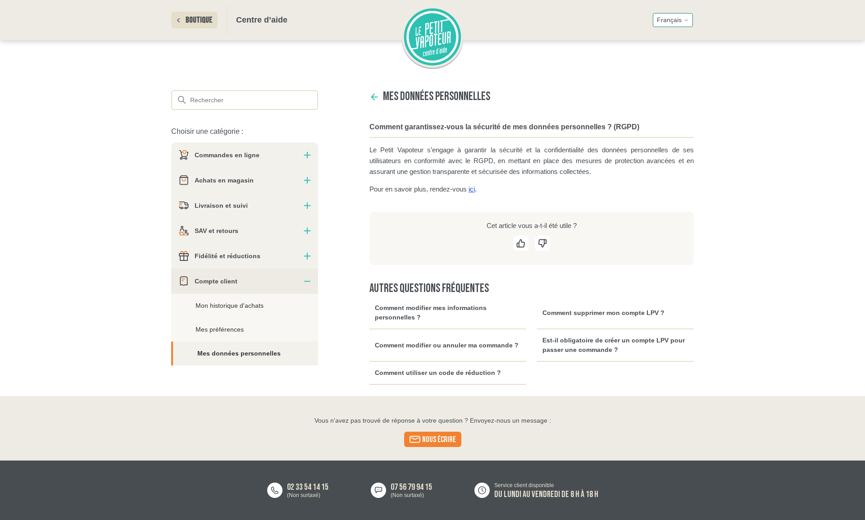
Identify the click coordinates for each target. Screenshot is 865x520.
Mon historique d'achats (230, 305)
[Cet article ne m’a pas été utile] (542, 246)
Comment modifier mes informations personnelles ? (431, 312)
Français (669, 19)
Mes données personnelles (239, 353)
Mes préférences (220, 329)
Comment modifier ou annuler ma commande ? (447, 345)
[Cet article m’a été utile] (520, 246)
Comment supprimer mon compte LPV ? (603, 312)
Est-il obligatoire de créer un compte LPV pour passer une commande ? (613, 345)
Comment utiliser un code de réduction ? (438, 372)
